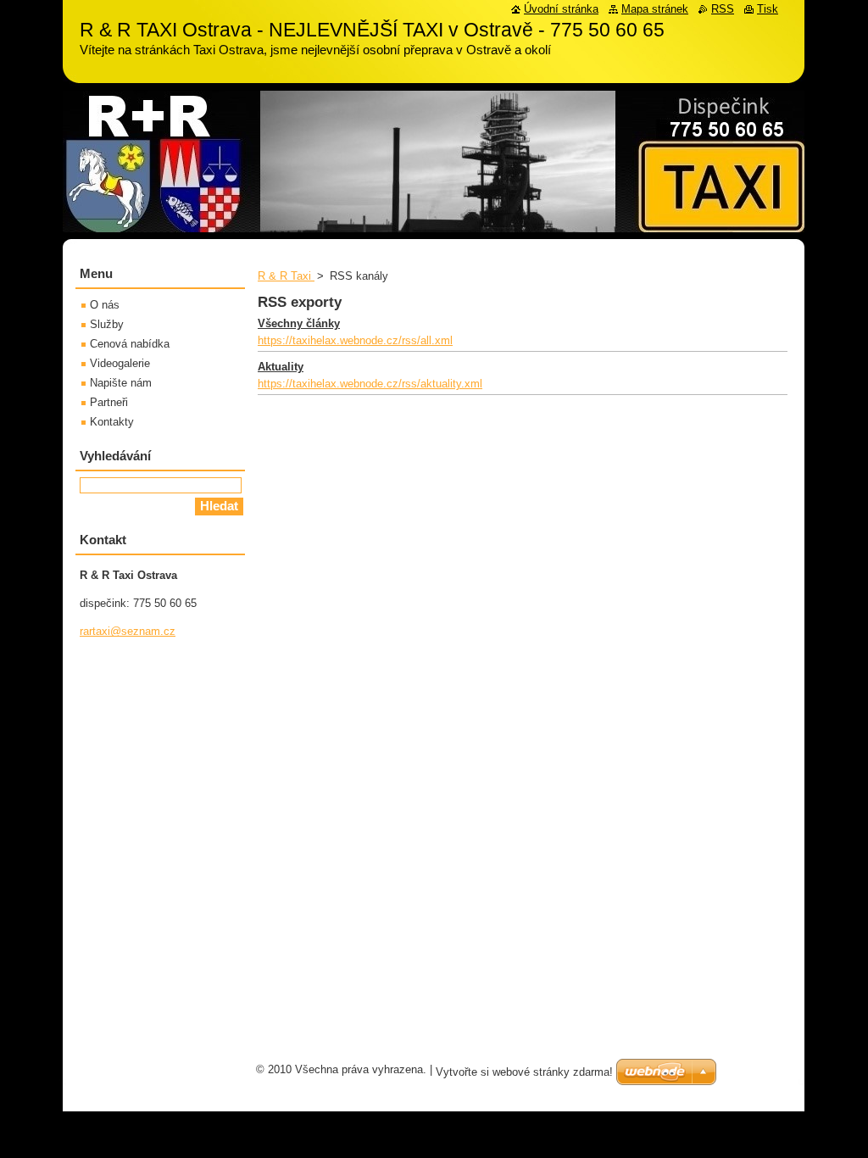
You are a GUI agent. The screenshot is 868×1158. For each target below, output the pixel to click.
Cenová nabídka (130, 343)
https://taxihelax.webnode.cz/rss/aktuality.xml (370, 383)
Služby (107, 324)
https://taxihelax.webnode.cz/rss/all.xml (355, 340)
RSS (722, 9)
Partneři (109, 402)
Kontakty (112, 421)
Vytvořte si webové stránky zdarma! (524, 1072)
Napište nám (121, 382)
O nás (105, 304)
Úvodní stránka (561, 9)
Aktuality (280, 366)
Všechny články (299, 323)
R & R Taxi (286, 276)
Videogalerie (120, 363)
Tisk (767, 9)
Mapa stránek (654, 9)
